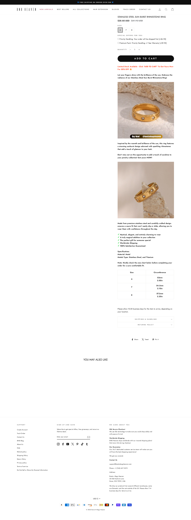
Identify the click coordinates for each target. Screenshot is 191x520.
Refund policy (21, 452)
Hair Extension (100, 9)
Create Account (22, 430)
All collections (81, 9)
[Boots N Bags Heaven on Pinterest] (77, 444)
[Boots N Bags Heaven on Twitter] (72, 444)
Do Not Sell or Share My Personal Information (32, 470)
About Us (20, 444)
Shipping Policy (22, 455)
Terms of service (22, 466)
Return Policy (21, 459)
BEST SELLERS (63, 9)
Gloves (115, 9)
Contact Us (20, 437)
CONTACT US (145, 9)
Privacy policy (22, 463)
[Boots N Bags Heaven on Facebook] (63, 444)
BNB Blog (20, 441)
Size (120, 26)
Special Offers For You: (130, 35)
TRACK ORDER (129, 9)
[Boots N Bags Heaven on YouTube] (67, 444)
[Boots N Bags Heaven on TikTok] (82, 444)
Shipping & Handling (146, 319)
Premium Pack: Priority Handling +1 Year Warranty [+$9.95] (143, 43)
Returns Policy (146, 325)
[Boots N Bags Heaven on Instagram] (58, 444)
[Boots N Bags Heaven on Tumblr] (87, 444)
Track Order (21, 433)
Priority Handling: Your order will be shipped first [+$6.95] (143, 39)
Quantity (122, 50)
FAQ (18, 448)
